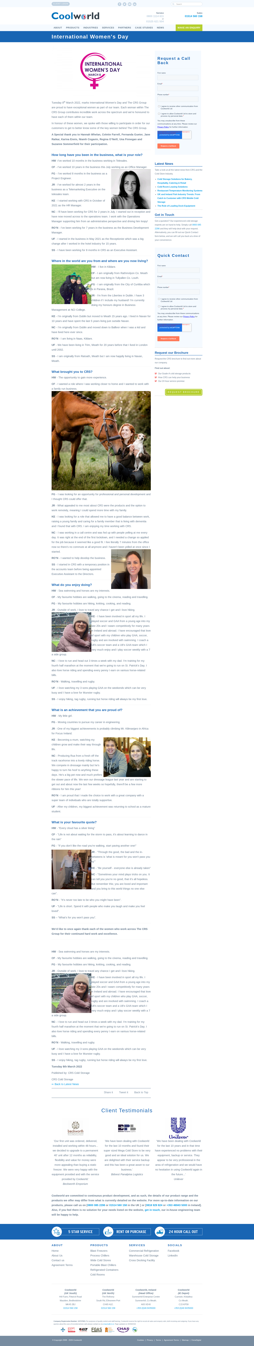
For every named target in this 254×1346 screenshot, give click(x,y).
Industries (90, 27)
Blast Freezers (98, 1250)
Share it (108, 1092)
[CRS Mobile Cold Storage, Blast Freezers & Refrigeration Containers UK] (75, 16)
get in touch (152, 1209)
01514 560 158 (193, 16)
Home (55, 1250)
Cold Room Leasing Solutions (172, 187)
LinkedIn (173, 1255)
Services (108, 27)
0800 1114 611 (155, 16)
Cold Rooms (97, 1274)
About (58, 27)
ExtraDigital (196, 1340)
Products (72, 27)
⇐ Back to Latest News (65, 1084)
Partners (124, 27)
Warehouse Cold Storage (143, 1255)
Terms (158, 1340)
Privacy (150, 1340)
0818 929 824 (154, 1205)
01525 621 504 (155, 21)
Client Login (60, 4)
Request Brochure (184, 392)
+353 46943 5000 (177, 1205)
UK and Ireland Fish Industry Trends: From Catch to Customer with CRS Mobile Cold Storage (178, 198)
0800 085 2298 (96, 1205)
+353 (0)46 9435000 (145, 1308)
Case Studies (144, 27)
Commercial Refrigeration (144, 1250)
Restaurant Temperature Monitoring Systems (179, 191)
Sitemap (185, 1340)
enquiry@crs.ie (108, 1324)
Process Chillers (99, 1255)
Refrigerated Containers (104, 1269)
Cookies (140, 1340)
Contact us (58, 1260)
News (160, 27)
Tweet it (123, 1092)
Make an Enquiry (189, 27)
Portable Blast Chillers (103, 1265)
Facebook (173, 1250)
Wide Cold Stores (100, 1260)
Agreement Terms (62, 1265)
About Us (57, 1255)
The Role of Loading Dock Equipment (176, 206)
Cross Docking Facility (142, 1260)
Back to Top (141, 1092)
